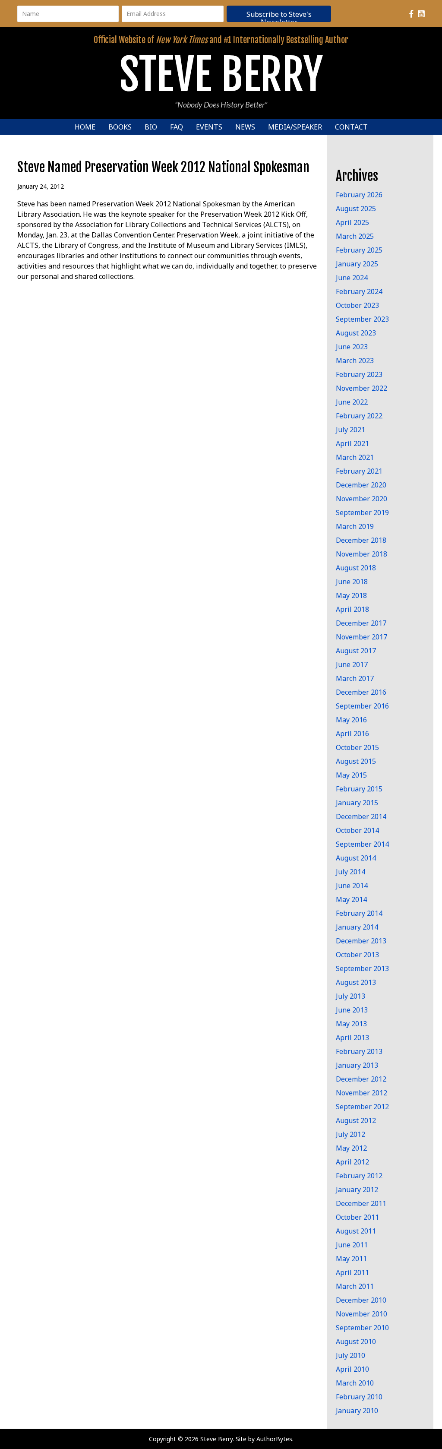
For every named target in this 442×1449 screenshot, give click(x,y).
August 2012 (356, 1120)
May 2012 (351, 1148)
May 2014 (351, 899)
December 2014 (361, 816)
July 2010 (350, 1355)
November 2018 (361, 554)
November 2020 (361, 498)
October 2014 (357, 830)
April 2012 (352, 1162)
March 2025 (355, 236)
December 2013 (361, 941)
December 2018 (361, 540)
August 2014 (356, 858)
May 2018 (351, 595)
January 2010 (357, 1410)
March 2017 (355, 678)
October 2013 (357, 954)
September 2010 (362, 1327)
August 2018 (356, 568)
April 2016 (352, 733)
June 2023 (352, 346)
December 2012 (361, 1079)
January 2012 (357, 1189)
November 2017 (361, 637)
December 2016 (361, 692)
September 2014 (362, 844)
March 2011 (355, 1286)
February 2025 (359, 250)
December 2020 (361, 485)
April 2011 (352, 1272)
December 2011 (361, 1203)
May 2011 (351, 1258)
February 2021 (359, 471)
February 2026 (359, 194)
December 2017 (361, 623)
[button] (279, 14)
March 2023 (355, 360)
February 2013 (359, 1051)
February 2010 (359, 1397)
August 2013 (356, 982)
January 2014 (357, 927)
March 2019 (355, 526)
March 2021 (355, 457)
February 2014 (359, 913)
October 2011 (357, 1217)
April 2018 (352, 609)
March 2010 (355, 1383)
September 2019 (362, 512)
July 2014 (350, 871)
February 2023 (359, 374)
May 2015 (351, 775)
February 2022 (359, 416)
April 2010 (352, 1369)
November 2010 (361, 1314)
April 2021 (352, 443)
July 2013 (350, 996)
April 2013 (352, 1037)
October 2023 (357, 305)
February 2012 (359, 1175)
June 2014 (352, 885)
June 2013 (352, 1010)
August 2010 (356, 1341)
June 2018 (352, 581)
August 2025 (356, 208)
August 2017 (356, 650)
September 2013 (362, 968)
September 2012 (362, 1106)
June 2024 (352, 277)
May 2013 (351, 1023)
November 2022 (361, 388)
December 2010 (361, 1300)
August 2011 (356, 1231)
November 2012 (361, 1093)
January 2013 (357, 1065)
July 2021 (350, 429)
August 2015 (356, 761)
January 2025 (357, 264)
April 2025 (352, 222)
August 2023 (356, 333)
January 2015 (357, 802)
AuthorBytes (274, 1439)
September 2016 (362, 706)
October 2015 (357, 747)
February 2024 (359, 291)
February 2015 (359, 789)
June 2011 (352, 1245)
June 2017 (352, 664)
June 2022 (352, 402)
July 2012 (350, 1134)
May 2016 (351, 719)
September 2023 (362, 319)
